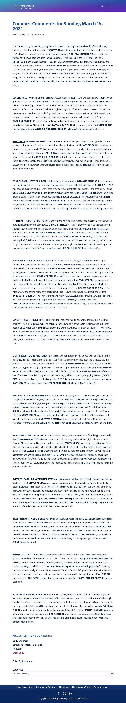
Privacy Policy (100, 687)
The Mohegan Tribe (81, 687)
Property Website (23, 687)
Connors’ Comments (34, 34)
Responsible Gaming (45, 687)
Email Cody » (19, 652)
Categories (18, 669)
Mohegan (63, 687)
